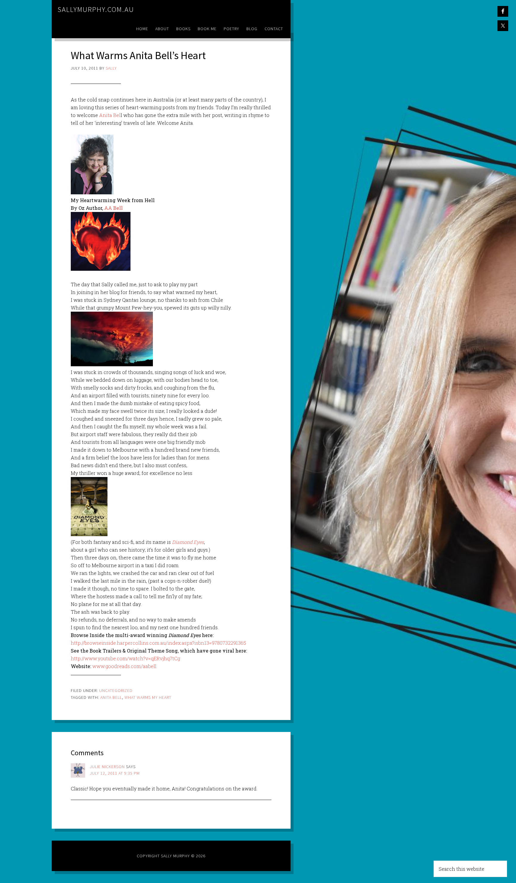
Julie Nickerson (107, 766)
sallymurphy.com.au (96, 9)
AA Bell (113, 208)
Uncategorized (116, 690)
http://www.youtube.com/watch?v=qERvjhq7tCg (125, 658)
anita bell (111, 697)
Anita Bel (110, 115)
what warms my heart (148, 697)
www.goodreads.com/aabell (124, 666)
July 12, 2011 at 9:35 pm (115, 773)
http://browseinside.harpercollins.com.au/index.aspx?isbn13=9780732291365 (158, 643)
